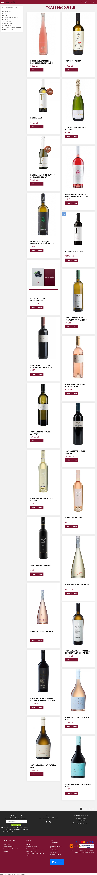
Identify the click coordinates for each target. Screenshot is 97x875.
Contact (5, 851)
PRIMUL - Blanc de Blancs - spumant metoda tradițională (43, 176)
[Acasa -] (13, 2)
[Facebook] (46, 821)
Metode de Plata (31, 846)
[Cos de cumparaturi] (90, 2)
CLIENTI (29, 841)
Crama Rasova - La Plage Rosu (77, 785)
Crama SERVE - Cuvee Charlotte (75, 452)
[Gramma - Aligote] (78, 33)
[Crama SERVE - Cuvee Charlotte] (78, 424)
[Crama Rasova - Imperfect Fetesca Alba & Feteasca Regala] (78, 623)
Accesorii (5, 13)
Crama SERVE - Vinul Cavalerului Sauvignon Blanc (76, 319)
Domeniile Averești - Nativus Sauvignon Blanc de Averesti (42, 243)
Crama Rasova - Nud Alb (77, 584)
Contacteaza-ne (58, 862)
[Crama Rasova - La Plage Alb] (43, 738)
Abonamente (6, 11)
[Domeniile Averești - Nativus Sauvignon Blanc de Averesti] (43, 214)
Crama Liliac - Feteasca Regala (41, 500)
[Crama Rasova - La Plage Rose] (78, 690)
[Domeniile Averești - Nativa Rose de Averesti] (78, 167)
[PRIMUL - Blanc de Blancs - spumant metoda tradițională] (43, 152)
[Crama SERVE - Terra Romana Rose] (78, 357)
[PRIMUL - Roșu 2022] (78, 228)
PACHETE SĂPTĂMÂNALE (10, 17)
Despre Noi (6, 844)
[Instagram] (50, 821)
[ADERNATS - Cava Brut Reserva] (78, 100)
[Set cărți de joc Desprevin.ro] (43, 276)
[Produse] (3, 2)
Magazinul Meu (9, 841)
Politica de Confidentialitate (11, 849)
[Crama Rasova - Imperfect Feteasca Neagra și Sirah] (43, 671)
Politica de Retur (31, 851)
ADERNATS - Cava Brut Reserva (75, 129)
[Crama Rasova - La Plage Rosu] (78, 757)
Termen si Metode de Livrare (35, 849)
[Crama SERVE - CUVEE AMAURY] (43, 404)
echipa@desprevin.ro (82, 823)
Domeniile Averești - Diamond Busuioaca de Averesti (41, 62)
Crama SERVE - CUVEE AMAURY (40, 433)
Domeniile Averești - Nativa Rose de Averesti (76, 195)
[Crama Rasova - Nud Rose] (43, 604)
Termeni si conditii (8, 846)
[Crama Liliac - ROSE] (78, 490)
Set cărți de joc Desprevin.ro (38, 300)
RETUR (28, 844)
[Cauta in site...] (94, 2)
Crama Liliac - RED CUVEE (42, 565)
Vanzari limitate (7, 23)
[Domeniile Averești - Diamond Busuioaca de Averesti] (43, 33)
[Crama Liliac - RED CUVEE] (43, 538)
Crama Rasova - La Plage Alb (42, 766)
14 (90, 808)
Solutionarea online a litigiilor (35, 853)
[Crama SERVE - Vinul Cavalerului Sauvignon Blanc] (78, 290)
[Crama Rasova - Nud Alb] (78, 557)
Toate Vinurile (6, 21)
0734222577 (82, 821)
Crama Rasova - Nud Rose (42, 632)
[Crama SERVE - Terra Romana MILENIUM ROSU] (43, 338)
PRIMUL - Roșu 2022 (74, 251)
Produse (5, 19)
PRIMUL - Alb (36, 118)
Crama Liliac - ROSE (74, 518)
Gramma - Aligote (74, 61)
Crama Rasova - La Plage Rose (77, 719)
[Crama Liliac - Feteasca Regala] (43, 471)
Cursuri (4, 15)
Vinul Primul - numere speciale (11, 27)
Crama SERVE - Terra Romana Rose (75, 385)
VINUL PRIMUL (6, 25)
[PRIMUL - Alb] (43, 95)
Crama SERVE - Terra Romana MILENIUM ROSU (41, 366)
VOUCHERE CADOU (8, 29)
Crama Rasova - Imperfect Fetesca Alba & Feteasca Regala (78, 652)
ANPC (28, 855)
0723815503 (82, 818)
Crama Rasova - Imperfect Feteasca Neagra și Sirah (43, 699)
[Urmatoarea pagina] (93, 809)
